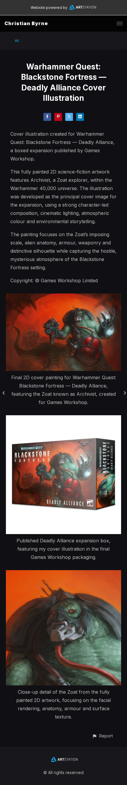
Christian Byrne (26, 23)
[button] (102, 736)
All (17, 40)
